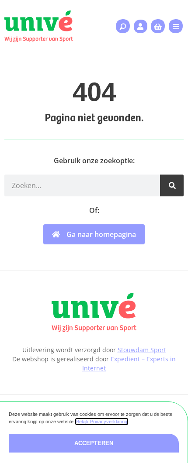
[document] (94, 231)
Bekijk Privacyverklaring (101, 421)
